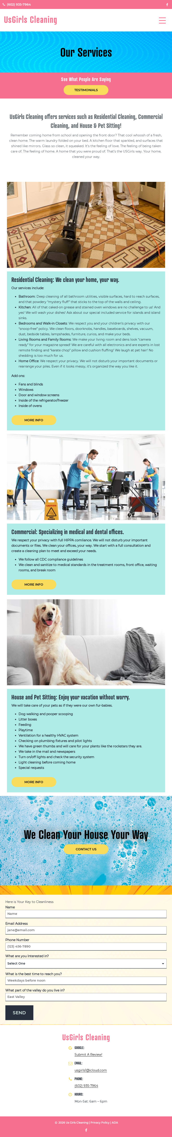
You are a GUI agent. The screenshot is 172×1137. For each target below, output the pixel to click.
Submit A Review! (88, 1055)
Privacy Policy (100, 1122)
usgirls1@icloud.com (91, 1070)
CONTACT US (86, 849)
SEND (19, 1012)
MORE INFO (33, 420)
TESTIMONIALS (86, 90)
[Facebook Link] (167, 4)
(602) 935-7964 (18, 4)
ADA (115, 1122)
